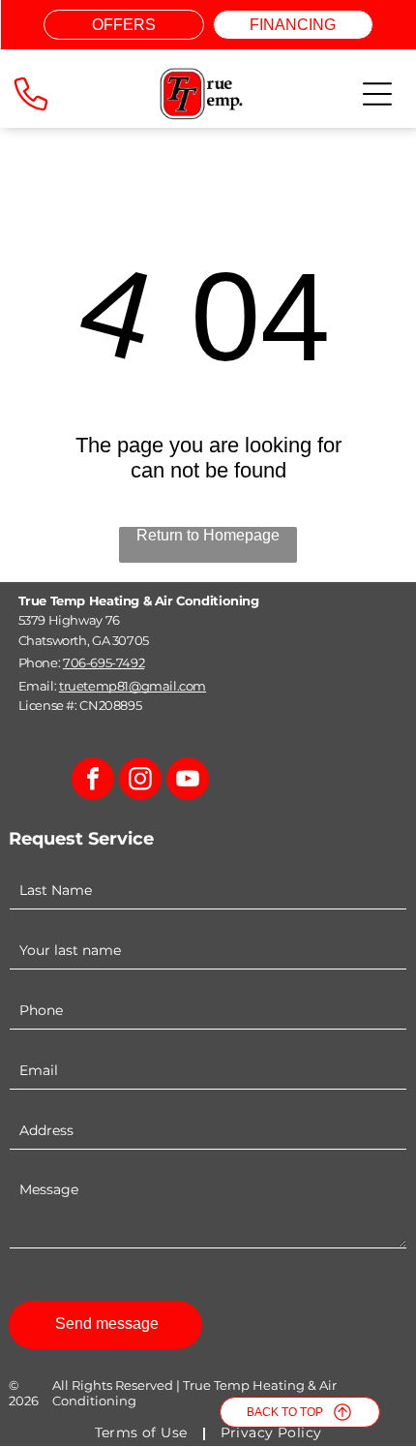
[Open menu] (377, 93)
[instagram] (140, 781)
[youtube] (187, 781)
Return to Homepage (208, 535)
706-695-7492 (103, 662)
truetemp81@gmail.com (132, 685)
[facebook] (93, 781)
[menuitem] (143, 1433)
